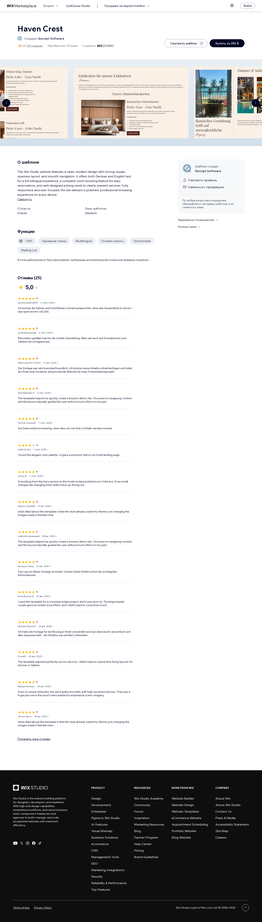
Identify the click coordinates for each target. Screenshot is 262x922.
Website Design (183, 805)
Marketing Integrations (107, 870)
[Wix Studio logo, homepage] (31, 788)
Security (97, 876)
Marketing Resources (149, 824)
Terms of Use (21, 907)
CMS (94, 850)
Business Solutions (104, 837)
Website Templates (185, 811)
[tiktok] (40, 843)
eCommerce (100, 844)
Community (142, 805)
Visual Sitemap (101, 831)
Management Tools (105, 857)
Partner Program (146, 837)
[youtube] (15, 843)
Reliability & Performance (109, 883)
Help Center (143, 844)
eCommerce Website (186, 818)
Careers (221, 837)
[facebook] (33, 843)
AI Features (99, 824)
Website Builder (183, 798)
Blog (137, 831)
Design (96, 798)
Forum (138, 811)
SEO (94, 863)
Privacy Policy (43, 907)
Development (101, 805)
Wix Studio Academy (149, 798)
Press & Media (225, 818)
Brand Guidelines (146, 857)
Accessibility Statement (232, 824)
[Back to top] (245, 907)
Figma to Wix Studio (105, 818)
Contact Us (223, 811)
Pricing (139, 850)
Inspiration (142, 818)
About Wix (223, 798)
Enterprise (98, 811)
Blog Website (181, 837)
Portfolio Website (184, 831)
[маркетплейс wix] (21, 6)
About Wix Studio (228, 805)
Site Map (221, 831)
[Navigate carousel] (6, 103)
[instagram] (27, 843)
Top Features (100, 889)
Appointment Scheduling (190, 824)
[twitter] (21, 843)
